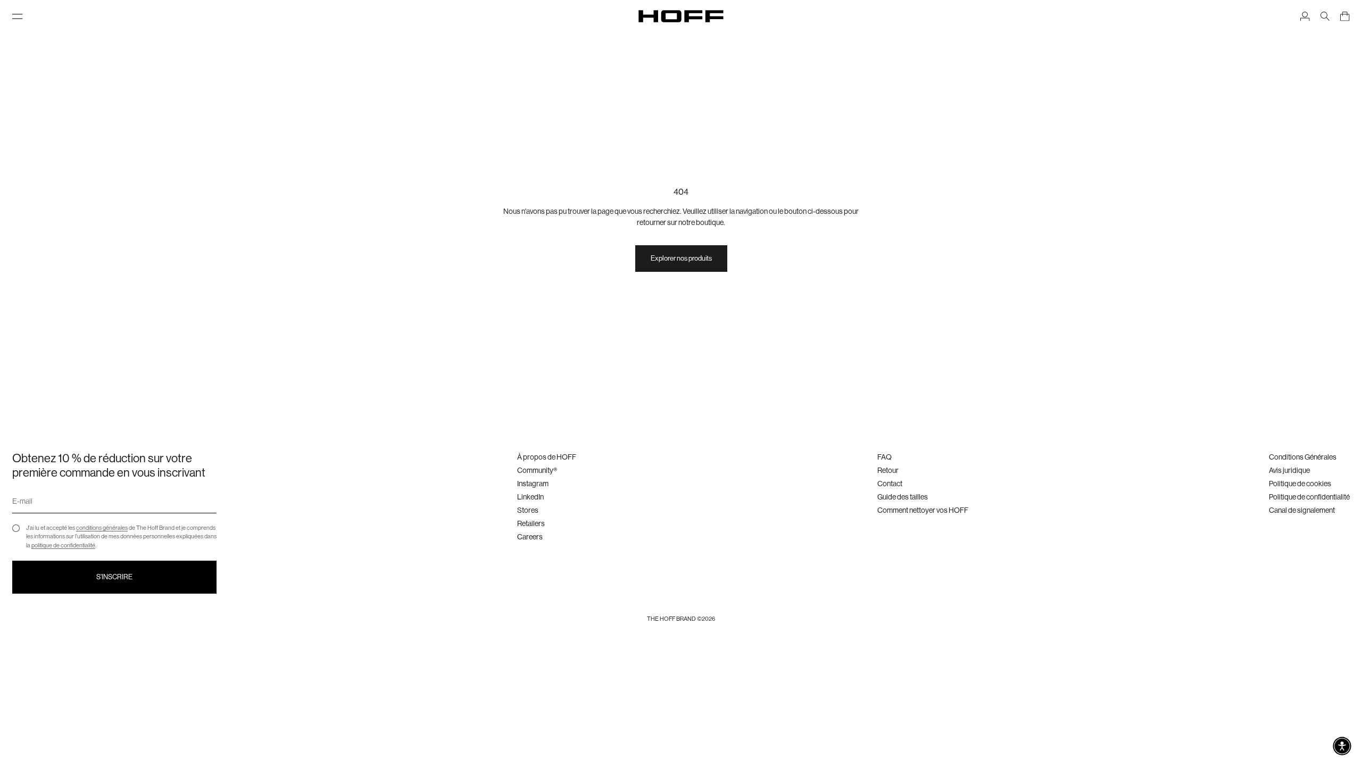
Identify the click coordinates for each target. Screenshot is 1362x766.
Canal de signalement (1302, 510)
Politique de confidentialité (1309, 497)
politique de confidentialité (63, 545)
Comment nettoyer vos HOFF (922, 510)
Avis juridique (1289, 470)
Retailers (531, 523)
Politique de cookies (1300, 483)
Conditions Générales (1302, 457)
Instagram (533, 483)
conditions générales (102, 527)
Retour (888, 470)
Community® (537, 470)
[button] (1342, 746)
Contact (889, 483)
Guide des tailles (902, 497)
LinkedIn (530, 497)
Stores (527, 510)
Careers (530, 536)
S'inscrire (114, 577)
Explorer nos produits (681, 258)
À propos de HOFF (546, 457)
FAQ (884, 457)
